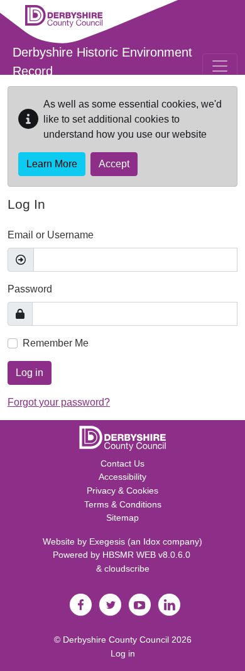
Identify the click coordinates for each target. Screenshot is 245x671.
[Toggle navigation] (219, 66)
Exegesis (107, 541)
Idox (151, 541)
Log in (29, 372)
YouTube (139, 605)
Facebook (80, 605)
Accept (114, 163)
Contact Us (122, 463)
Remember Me (56, 343)
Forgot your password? (59, 402)
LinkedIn (169, 605)
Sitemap (122, 518)
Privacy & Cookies (122, 490)
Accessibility (122, 477)
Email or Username (51, 235)
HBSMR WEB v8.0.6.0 (147, 555)
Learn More (51, 163)
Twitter (110, 605)
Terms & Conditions (122, 504)
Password (30, 289)
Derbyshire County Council (116, 640)
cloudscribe (127, 568)
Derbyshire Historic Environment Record (102, 61)
